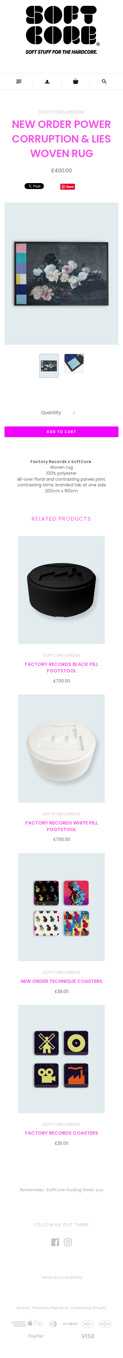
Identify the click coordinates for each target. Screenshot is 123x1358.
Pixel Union (59, 1307)
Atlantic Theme (30, 1307)
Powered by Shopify (88, 1307)
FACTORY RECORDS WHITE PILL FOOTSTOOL (61, 826)
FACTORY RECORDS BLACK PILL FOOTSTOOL (62, 667)
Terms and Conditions (61, 1277)
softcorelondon (62, 655)
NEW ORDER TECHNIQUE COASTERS (61, 981)
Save (70, 186)
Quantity (51, 412)
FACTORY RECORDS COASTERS (61, 1133)
